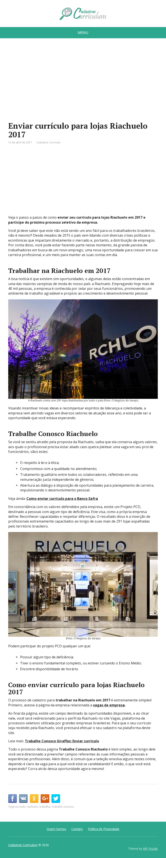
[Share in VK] (23, 798)
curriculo (20, 806)
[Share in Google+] (45, 798)
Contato (77, 829)
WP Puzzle (150, 849)
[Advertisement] (83, 81)
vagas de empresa (109, 705)
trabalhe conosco (63, 806)
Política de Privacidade (103, 829)
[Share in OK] (34, 798)
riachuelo (32, 806)
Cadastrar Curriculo (48, 142)
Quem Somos (56, 829)
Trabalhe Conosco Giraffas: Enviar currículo (62, 741)
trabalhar (45, 806)
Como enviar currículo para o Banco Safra (62, 498)
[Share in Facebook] (12, 798)
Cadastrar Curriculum (23, 845)
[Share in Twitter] (55, 798)
